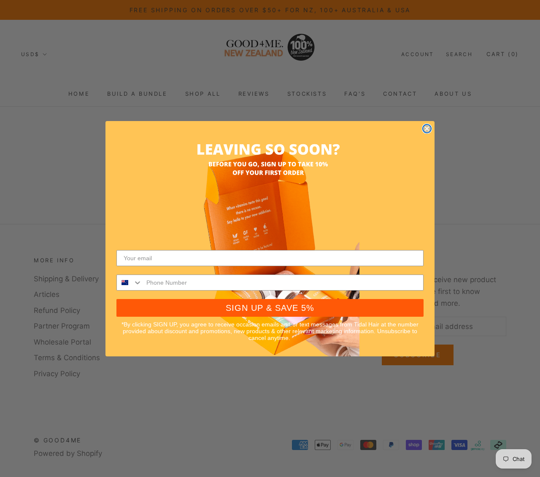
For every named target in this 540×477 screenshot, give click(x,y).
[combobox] (129, 282)
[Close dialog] (427, 128)
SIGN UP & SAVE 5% (270, 308)
